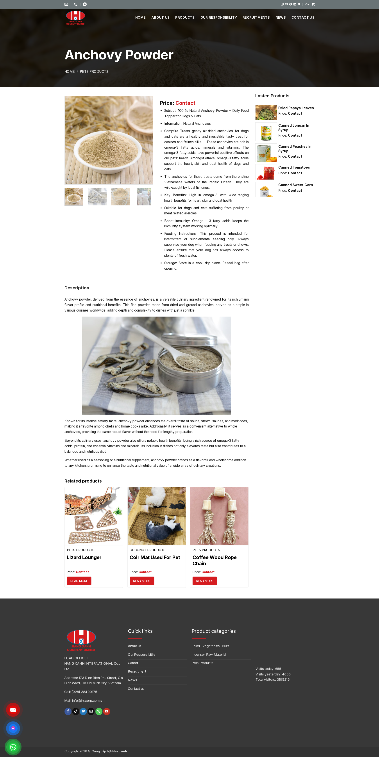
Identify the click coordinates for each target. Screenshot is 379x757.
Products (185, 17)
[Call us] (98, 711)
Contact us (303, 17)
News (281, 17)
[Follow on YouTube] (299, 4)
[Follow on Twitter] (83, 711)
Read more (79, 581)
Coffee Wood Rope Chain (215, 560)
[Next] (146, 140)
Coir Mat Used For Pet (155, 557)
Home (140, 17)
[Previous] (72, 140)
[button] (310, 4)
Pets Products (94, 71)
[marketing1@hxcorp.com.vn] (66, 4)
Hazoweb (119, 751)
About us (160, 17)
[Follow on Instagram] (282, 4)
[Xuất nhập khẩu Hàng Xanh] (80, 17)
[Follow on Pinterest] (290, 4)
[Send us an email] (286, 4)
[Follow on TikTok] (75, 711)
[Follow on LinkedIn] (294, 4)
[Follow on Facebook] (278, 4)
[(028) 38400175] (76, 4)
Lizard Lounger (84, 557)
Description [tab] (76, 287)
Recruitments (256, 17)
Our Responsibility (218, 17)
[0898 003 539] (85, 4)
